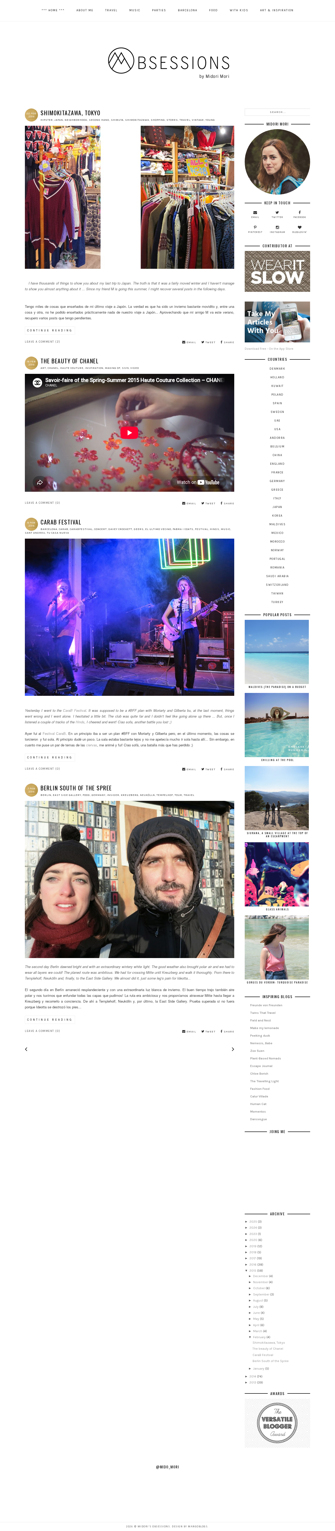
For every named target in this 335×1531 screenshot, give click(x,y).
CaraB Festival (61, 522)
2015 (253, 1270)
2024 (253, 1227)
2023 (253, 1234)
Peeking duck (260, 1035)
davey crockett (120, 529)
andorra (277, 438)
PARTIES (159, 10)
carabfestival (81, 529)
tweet (209, 342)
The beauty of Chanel (70, 361)
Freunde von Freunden (266, 1005)
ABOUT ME (84, 10)
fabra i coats (183, 529)
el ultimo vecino (158, 529)
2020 (253, 1240)
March (258, 1331)
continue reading (50, 330)
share (228, 342)
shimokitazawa (137, 120)
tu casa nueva (58, 532)
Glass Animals (277, 909)
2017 (253, 1258)
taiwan (277, 593)
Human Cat (258, 1104)
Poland (277, 394)
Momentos (258, 1111)
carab (63, 529)
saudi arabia (277, 576)
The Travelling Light (264, 1081)
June (257, 1313)
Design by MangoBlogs (190, 1526)
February (259, 1337)
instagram (277, 232)
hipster (47, 120)
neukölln (147, 795)
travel (185, 120)
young (210, 120)
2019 (253, 1246)
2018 (253, 1252)
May (256, 1319)
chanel (53, 368)
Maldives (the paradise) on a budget (277, 687)
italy (277, 498)
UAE (277, 420)
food (86, 795)
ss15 (125, 368)
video (134, 368)
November (261, 1282)
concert (100, 529)
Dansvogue (258, 1119)
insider (113, 795)
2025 (253, 1221)
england (277, 464)
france (277, 472)
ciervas (91, 744)
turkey (277, 602)
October (259, 1288)
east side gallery (67, 795)
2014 (253, 1376)
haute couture (71, 368)
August (258, 1300)
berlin (46, 795)
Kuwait (277, 386)
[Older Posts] (233, 1050)
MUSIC (134, 10)
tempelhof (165, 795)
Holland (277, 377)
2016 (253, 1264)
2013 (253, 1382)
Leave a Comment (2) (42, 341)
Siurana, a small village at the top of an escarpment (277, 834)
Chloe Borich (259, 1073)
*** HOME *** (53, 10)
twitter (277, 217)
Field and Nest (260, 1020)
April (256, 1325)
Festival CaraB (54, 733)
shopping (158, 120)
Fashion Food (260, 1089)
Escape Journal (261, 1066)
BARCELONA (187, 10)
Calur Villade (259, 1096)
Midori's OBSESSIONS (154, 1526)
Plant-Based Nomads (265, 1058)
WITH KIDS (239, 10)
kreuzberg (129, 795)
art (43, 368)
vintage (198, 120)
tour (178, 795)
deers (139, 529)
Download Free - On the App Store (269, 349)
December (261, 1276)
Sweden (277, 412)
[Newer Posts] (26, 1050)
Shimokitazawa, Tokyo (70, 112)
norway (277, 550)
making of (112, 368)
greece (277, 489)
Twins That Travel (263, 1013)
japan (58, 120)
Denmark (278, 368)
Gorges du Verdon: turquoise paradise (277, 982)
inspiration (94, 368)
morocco (277, 541)
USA (277, 429)
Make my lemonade (264, 1028)
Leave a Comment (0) (42, 503)
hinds (214, 529)
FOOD (213, 10)
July (256, 1307)
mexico (277, 533)
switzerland (277, 585)
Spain (277, 403)
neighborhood (76, 120)
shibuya (117, 120)
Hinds (80, 721)
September (261, 1294)
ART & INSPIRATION (277, 10)
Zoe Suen (257, 1051)
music (225, 529)
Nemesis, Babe (261, 1043)
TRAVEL (111, 10)
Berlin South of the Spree (76, 788)
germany (98, 795)
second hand (99, 120)
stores (172, 120)
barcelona (49, 529)
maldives (277, 524)
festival (201, 529)
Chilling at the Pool (277, 760)
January (259, 1368)
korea (277, 515)
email (191, 342)
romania (277, 567)
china (277, 455)
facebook (299, 217)
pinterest (255, 232)
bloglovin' (299, 232)
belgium (277, 446)
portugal (278, 559)
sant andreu (35, 532)
